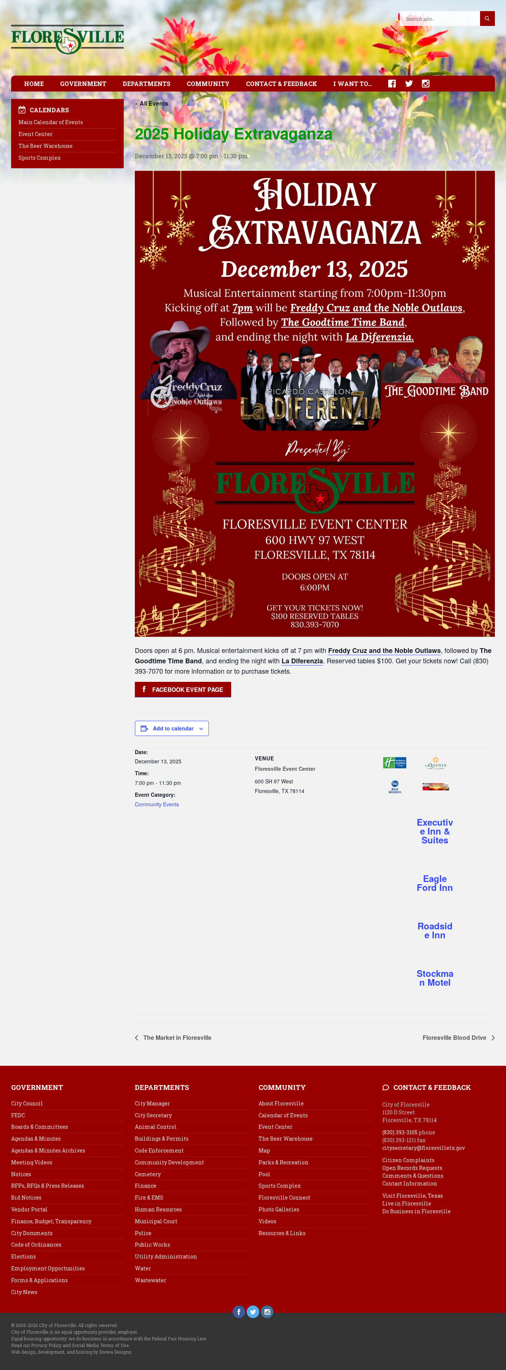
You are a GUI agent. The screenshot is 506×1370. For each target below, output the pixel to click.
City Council (27, 1103)
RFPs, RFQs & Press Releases (47, 1185)
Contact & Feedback (281, 83)
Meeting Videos (31, 1162)
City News (24, 1292)
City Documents (32, 1233)
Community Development (169, 1162)
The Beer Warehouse (46, 145)
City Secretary (153, 1115)
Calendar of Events (283, 1115)
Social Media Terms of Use (100, 1345)
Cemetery (148, 1174)
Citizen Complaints (408, 1160)
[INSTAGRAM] (422, 83)
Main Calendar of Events (51, 122)
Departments (146, 83)
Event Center (36, 133)
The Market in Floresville (177, 1037)
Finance (145, 1185)
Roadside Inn (435, 930)
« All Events (151, 103)
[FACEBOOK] (388, 83)
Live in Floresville (406, 1203)
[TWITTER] (405, 83)
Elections (23, 1256)
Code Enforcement (159, 1150)
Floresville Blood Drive (455, 1037)
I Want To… (352, 83)
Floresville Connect (284, 1197)
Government (83, 83)
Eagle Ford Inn (435, 882)
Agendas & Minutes (36, 1138)
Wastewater (150, 1280)
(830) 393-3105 (399, 1132)
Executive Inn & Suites (435, 831)
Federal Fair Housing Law (179, 1338)
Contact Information (409, 1183)
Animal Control (156, 1126)
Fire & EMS (149, 1197)
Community (208, 83)
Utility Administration (166, 1256)
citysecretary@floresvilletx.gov (423, 1147)
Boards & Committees (39, 1126)
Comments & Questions (412, 1175)
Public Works (152, 1244)
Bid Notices (26, 1197)
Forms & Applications (39, 1280)
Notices (21, 1174)
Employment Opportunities (48, 1268)
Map (264, 1150)
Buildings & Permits (162, 1138)
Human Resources (158, 1209)
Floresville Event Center (285, 768)
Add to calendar (173, 728)
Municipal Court (156, 1221)
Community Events (157, 804)
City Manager (152, 1103)
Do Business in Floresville (416, 1211)
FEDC (18, 1115)
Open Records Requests (412, 1167)
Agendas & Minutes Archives (48, 1150)
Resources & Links (282, 1233)
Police (143, 1233)
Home (34, 83)
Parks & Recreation (284, 1162)
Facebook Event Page (187, 689)
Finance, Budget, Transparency (51, 1221)
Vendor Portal (29, 1209)
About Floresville (281, 1103)
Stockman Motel (435, 977)
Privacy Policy (46, 1345)
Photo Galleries (279, 1209)
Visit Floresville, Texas (412, 1195)
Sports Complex (40, 157)
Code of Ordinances (36, 1244)
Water (143, 1268)
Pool (264, 1174)
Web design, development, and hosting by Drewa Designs (71, 1352)
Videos (267, 1221)
